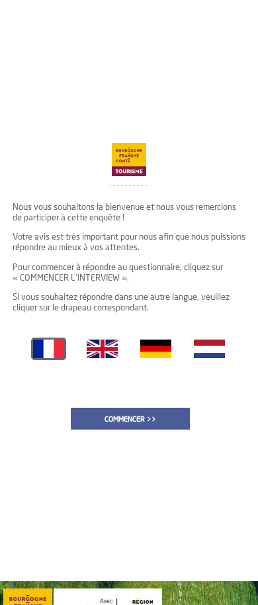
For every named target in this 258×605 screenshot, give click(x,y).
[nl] (209, 354)
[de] (155, 354)
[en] (102, 354)
